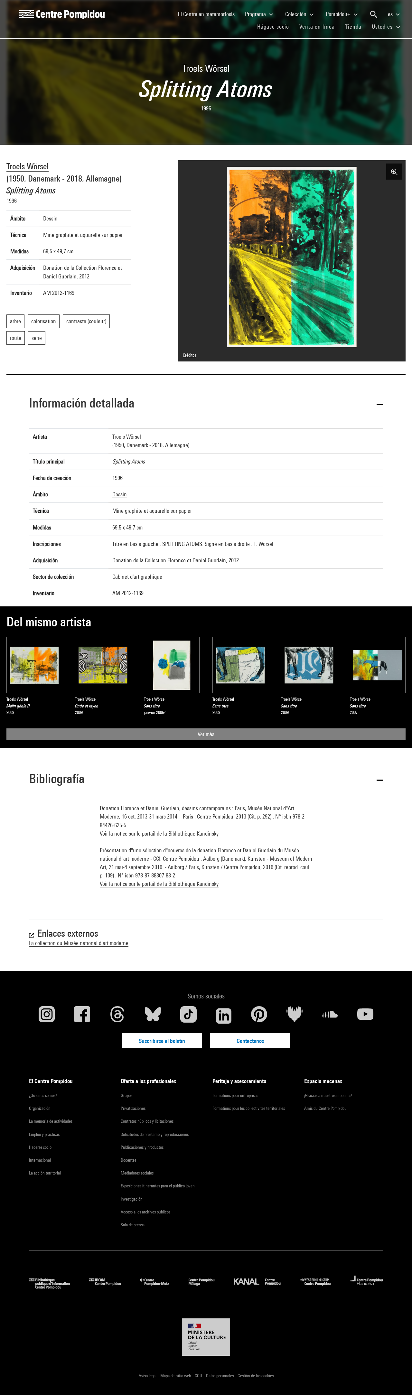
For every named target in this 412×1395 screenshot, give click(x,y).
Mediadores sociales (137, 1172)
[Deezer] (294, 1015)
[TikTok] (188, 1015)
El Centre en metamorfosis (209, 13)
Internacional (40, 1160)
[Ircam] (110, 1287)
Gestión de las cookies (256, 1375)
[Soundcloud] (330, 1015)
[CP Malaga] (206, 1287)
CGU (199, 1375)
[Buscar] (374, 14)
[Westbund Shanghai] (320, 1287)
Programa (256, 14)
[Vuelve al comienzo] (397, 1380)
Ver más (206, 734)
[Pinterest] (259, 1015)
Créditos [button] (189, 355)
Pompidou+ (339, 14)
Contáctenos (250, 1040)
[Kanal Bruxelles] (262, 1287)
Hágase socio (275, 26)
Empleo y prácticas (44, 1134)
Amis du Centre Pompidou (325, 1108)
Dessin (50, 218)
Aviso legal (148, 1375)
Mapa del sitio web (176, 1375)
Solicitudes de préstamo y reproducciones (155, 1134)
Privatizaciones (133, 1108)
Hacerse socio (40, 1147)
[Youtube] (365, 1015)
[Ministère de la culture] (206, 1337)
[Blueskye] (153, 1015)
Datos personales (220, 1375)
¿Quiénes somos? (43, 1095)
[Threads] (117, 1015)
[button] (206, 404)
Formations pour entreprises (235, 1095)
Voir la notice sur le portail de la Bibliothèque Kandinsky (159, 833)
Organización (40, 1108)
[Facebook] (82, 1015)
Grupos (126, 1095)
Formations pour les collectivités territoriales (248, 1108)
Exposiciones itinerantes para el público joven (158, 1185)
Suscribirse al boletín (162, 1040)
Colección (296, 14)
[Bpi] (54, 1287)
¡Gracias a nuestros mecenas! (328, 1095)
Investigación (132, 1199)
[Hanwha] (366, 1287)
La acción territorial (45, 1172)
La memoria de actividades (50, 1121)
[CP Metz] (159, 1287)
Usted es (383, 26)
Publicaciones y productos (142, 1147)
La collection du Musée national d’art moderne (78, 943)
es (391, 14)
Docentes (128, 1160)
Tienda (356, 26)
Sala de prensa (133, 1224)
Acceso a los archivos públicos (145, 1211)
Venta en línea (317, 26)
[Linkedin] (223, 1015)
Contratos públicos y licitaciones (147, 1121)
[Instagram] (46, 1015)
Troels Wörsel (27, 166)
